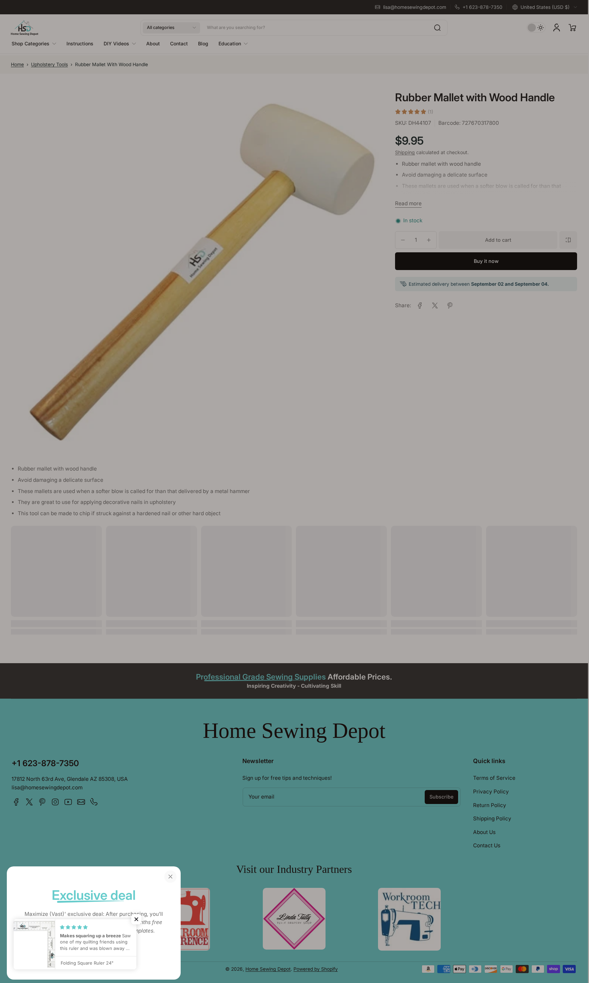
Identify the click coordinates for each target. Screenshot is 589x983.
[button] (136, 919)
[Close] (170, 876)
